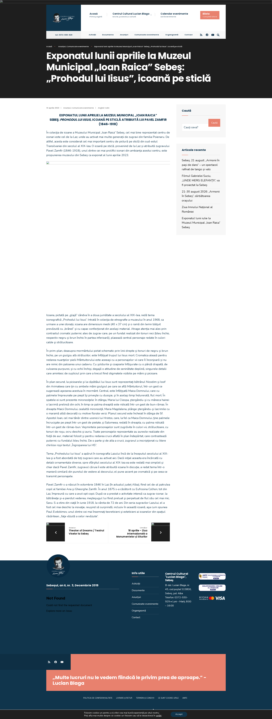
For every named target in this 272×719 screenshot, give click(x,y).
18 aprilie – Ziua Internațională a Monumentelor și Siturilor (131, 532)
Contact (188, 34)
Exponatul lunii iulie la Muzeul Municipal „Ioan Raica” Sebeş (201, 222)
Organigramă (171, 34)
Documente (108, 34)
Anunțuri (124, 34)
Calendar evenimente (174, 15)
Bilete (210, 15)
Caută (214, 122)
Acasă (96, 15)
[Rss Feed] (201, 34)
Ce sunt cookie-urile (168, 698)
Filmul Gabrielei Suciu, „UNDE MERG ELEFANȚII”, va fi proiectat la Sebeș (201, 180)
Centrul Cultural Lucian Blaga (131, 15)
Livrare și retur (124, 698)
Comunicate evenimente (146, 34)
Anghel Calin (103, 108)
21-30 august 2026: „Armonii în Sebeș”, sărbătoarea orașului (201, 196)
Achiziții (92, 34)
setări (159, 715)
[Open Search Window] (218, 34)
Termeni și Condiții (145, 698)
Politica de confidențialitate (97, 698)
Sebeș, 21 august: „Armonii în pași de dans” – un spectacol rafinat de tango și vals (200, 164)
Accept (178, 714)
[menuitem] (131, 15)
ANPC (184, 698)
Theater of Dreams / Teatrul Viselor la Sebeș (86, 530)
